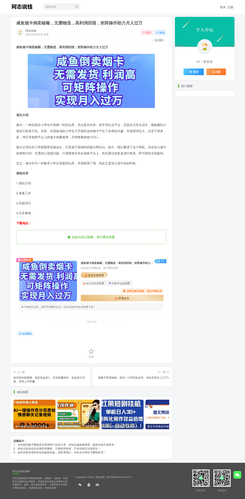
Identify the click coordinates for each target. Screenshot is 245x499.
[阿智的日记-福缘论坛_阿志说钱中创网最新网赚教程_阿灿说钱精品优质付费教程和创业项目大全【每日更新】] (22, 5)
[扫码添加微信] (237, 475)
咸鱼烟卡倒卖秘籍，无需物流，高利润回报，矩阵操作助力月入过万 (79, 23)
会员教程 (27, 333)
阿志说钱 (30, 30)
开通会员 (123, 298)
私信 (162, 32)
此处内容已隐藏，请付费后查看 (92, 237)
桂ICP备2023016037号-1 (119, 476)
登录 (223, 7)
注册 (230, 7)
